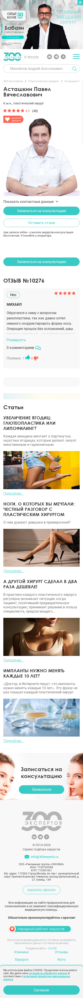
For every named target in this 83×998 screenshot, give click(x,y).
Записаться (41, 789)
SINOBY (52, 948)
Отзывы (61, 952)
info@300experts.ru (44, 857)
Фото (61, 959)
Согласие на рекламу (56, 943)
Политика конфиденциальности (27, 940)
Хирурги (21, 959)
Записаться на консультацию (41, 211)
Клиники (21, 952)
